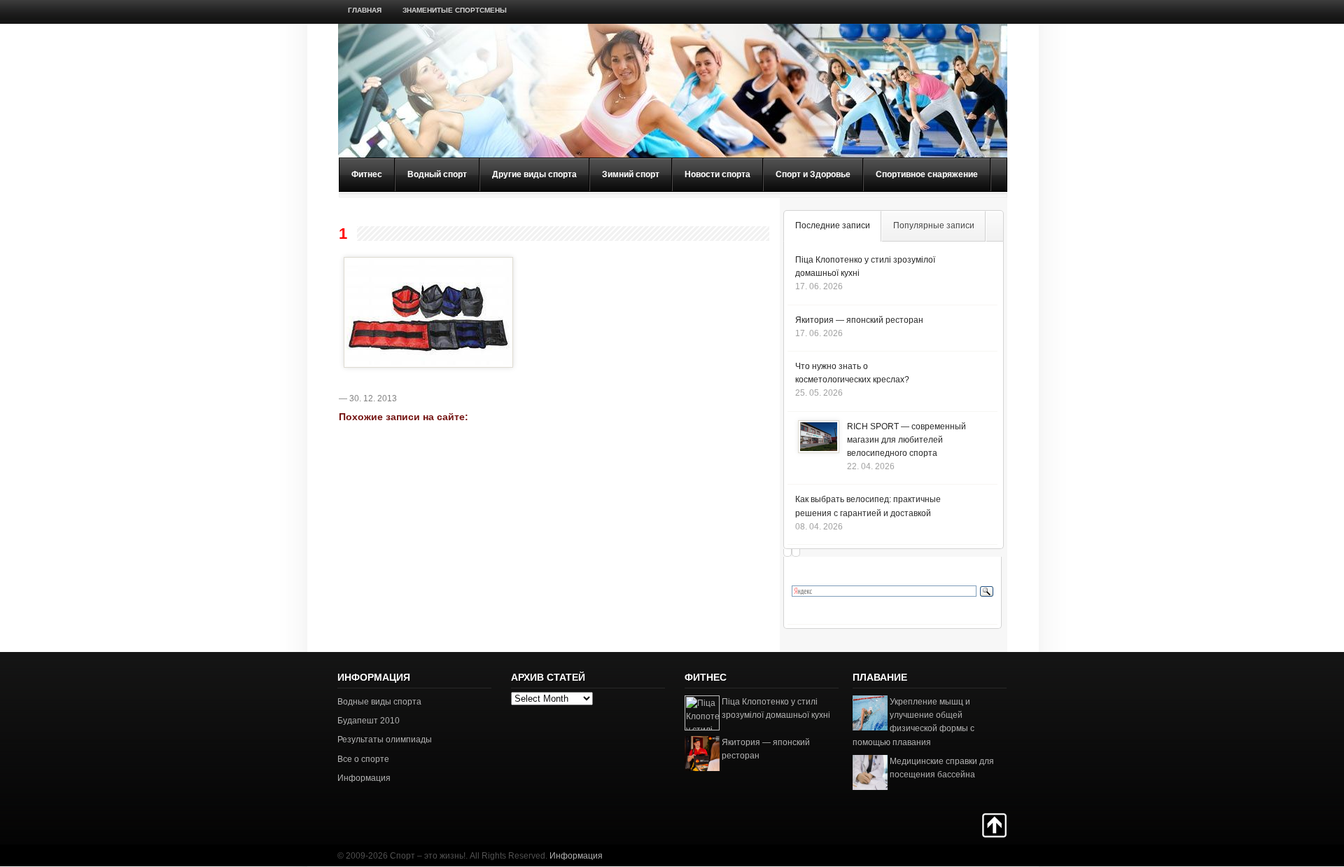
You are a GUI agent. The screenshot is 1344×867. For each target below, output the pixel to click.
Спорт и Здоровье (813, 174)
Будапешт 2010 (368, 721)
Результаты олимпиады (384, 739)
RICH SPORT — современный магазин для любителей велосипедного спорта (906, 440)
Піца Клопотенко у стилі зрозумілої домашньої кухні (776, 708)
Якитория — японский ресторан (859, 320)
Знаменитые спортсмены (454, 10)
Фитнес (366, 174)
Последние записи (832, 225)
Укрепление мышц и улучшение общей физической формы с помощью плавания (913, 722)
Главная (365, 10)
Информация (364, 778)
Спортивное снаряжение (927, 174)
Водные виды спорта (379, 702)
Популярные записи (933, 225)
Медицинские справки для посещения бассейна (942, 767)
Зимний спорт (630, 174)
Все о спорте (363, 759)
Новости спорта (717, 174)
